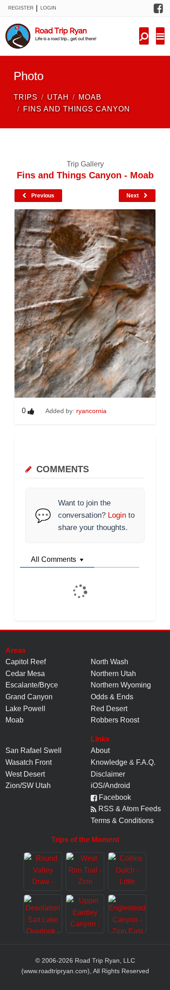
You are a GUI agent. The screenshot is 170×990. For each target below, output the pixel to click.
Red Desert (109, 708)
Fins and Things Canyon (76, 109)
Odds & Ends (112, 697)
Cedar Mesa (25, 673)
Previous (42, 195)
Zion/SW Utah (28, 785)
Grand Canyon (29, 697)
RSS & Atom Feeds (129, 809)
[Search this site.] (144, 36)
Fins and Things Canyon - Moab (85, 175)
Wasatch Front (28, 762)
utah (58, 97)
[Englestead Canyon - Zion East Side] (127, 913)
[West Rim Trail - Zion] (85, 871)
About (100, 750)
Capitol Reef (25, 662)
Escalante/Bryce (31, 685)
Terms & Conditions (122, 820)
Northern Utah (113, 673)
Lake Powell (25, 708)
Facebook (114, 797)
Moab (14, 720)
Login (48, 7)
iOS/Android (110, 785)
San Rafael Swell (33, 750)
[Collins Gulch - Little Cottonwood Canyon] (127, 871)
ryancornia (91, 410)
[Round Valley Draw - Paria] (43, 871)
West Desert (25, 774)
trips (26, 97)
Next (133, 195)
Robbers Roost (115, 720)
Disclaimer (108, 774)
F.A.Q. (145, 762)
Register (21, 7)
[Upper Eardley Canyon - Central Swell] (85, 913)
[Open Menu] (160, 36)
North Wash (109, 662)
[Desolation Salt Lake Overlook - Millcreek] (43, 913)
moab (90, 97)
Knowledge (109, 762)
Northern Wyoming (121, 685)
